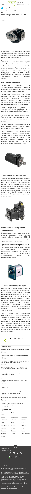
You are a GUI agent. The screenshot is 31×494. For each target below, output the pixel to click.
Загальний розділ (3, 413)
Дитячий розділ (26, 433)
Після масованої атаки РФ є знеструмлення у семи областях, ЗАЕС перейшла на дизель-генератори (14, 367)
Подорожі (3, 433)
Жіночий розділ (5, 425)
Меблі (12, 422)
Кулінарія (3, 431)
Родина (23, 431)
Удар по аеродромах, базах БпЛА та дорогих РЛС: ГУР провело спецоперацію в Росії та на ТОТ (15, 362)
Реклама (3, 436)
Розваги (24, 419)
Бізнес (2, 422)
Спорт (23, 422)
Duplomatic (26, 302)
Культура (24, 425)
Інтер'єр (13, 428)
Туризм (3, 417)
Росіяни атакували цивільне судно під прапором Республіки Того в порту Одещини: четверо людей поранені (14, 380)
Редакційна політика (12, 488)
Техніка (13, 412)
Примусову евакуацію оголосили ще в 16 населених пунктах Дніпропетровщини (14, 373)
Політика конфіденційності (7, 486)
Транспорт (24, 417)
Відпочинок (14, 419)
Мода (23, 428)
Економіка (3, 428)
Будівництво (4, 419)
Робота (13, 433)
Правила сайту (18, 486)
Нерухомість (14, 417)
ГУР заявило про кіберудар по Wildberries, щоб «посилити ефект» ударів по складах (13, 404)
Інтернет (13, 425)
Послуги (13, 431)
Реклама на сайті (5, 448)
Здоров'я (24, 412)
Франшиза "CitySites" (6, 450)
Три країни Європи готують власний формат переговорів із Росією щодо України (12, 392)
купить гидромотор (7, 325)
